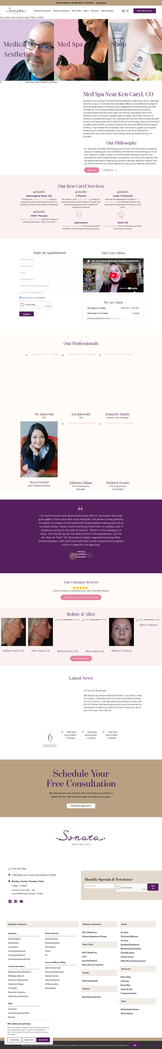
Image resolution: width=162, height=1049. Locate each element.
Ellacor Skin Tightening (16, 992)
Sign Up (153, 887)
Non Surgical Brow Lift (16, 955)
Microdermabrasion (52, 943)
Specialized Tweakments (130, 944)
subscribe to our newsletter (33, 298)
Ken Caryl (115, 318)
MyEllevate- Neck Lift (16, 976)
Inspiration (125, 981)
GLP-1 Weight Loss (89, 932)
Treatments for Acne (129, 993)
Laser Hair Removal (52, 980)
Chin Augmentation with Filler (19, 959)
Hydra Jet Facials (51, 939)
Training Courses (127, 957)
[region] (28, 1032)
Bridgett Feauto (117, 482)
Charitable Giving (127, 953)
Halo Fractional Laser (53, 968)
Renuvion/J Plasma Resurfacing (19, 972)
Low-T (84, 957)
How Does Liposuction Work (18, 1013)
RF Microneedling (51, 984)
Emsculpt (11, 1017)
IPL (46, 955)
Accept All (43, 1040)
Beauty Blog (125, 985)
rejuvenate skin (83, 199)
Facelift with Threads (15, 984)
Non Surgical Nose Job (16, 951)
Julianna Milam (81, 482)
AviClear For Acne (52, 976)
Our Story (124, 932)
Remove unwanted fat (72, 226)
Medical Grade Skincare (130, 1009)
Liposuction (12, 1009)
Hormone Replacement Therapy (94, 936)
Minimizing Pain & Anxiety (131, 949)
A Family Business (95, 690)
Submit (26, 314)
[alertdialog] (81, 3)
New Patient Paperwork (91, 997)
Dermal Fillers (13, 943)
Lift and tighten (111, 226)
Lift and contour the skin (30, 219)
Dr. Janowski (44, 414)
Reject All (29, 1040)
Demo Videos (126, 977)
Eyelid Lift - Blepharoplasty (18, 980)
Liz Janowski (81, 414)
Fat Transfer (12, 988)
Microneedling (50, 988)
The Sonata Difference (129, 936)
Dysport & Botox (14, 939)
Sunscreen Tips (126, 989)
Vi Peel (47, 951)
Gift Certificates (127, 1013)
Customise (14, 1040)
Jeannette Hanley (117, 414)
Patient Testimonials (90, 981)
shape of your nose (40, 199)
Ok (135, 1045)
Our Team (124, 940)
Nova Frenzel (39, 482)
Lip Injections (13, 947)
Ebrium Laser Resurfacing (54, 972)
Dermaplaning (50, 947)
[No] (156, 1045)
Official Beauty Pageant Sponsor (133, 961)
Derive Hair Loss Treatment (18, 996)
